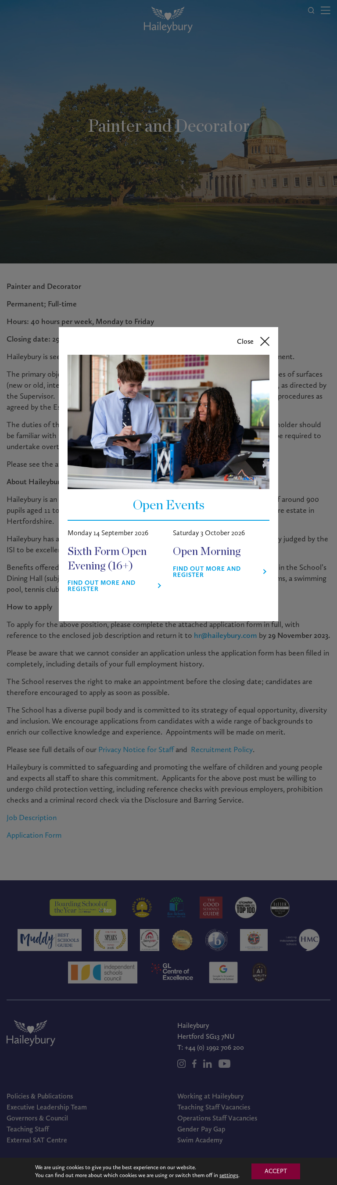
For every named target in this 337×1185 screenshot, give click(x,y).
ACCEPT (276, 1171)
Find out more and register (102, 586)
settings (228, 1175)
